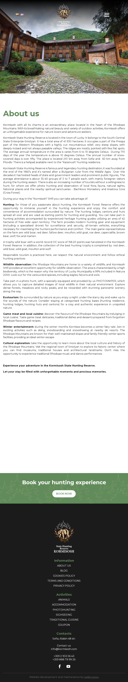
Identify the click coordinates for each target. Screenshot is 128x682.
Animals (64, 599)
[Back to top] (120, 674)
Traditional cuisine (64, 619)
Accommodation (64, 604)
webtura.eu (91, 677)
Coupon (64, 624)
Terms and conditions (64, 580)
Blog (64, 570)
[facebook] (59, 666)
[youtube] (68, 666)
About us (64, 565)
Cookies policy (64, 575)
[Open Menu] (106, 14)
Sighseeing (64, 614)
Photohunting (64, 609)
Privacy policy (64, 585)
